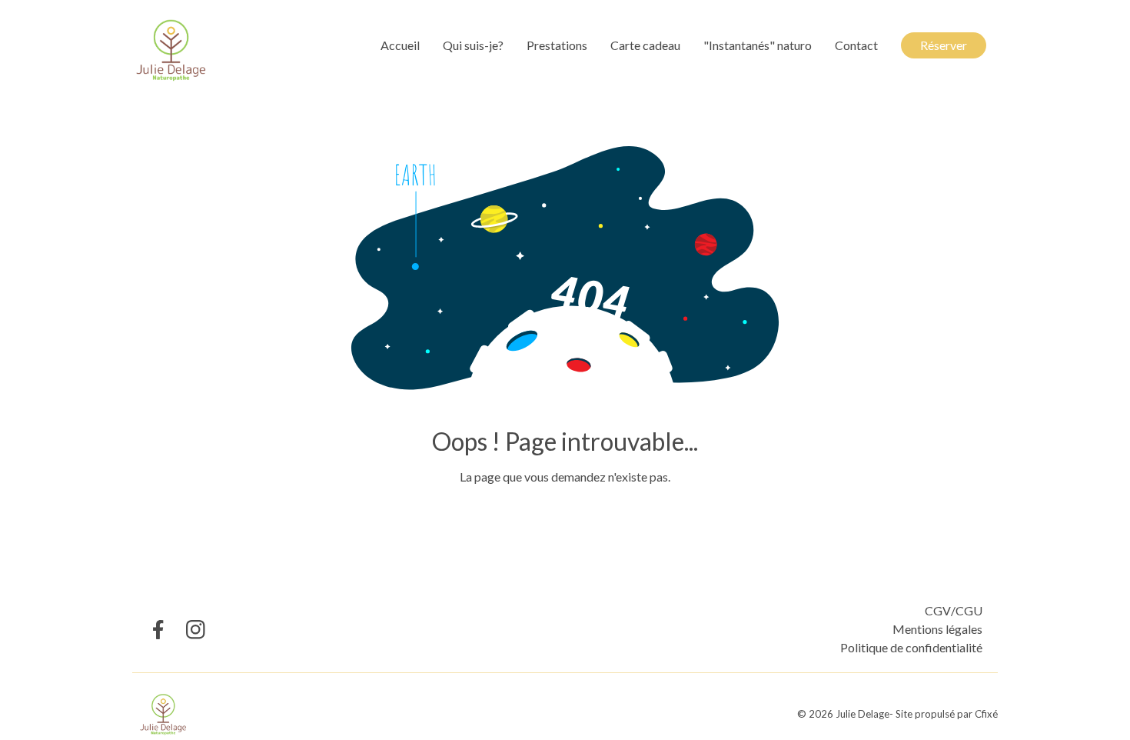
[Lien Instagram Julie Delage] (195, 629)
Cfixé (986, 714)
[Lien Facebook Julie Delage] (157, 629)
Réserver (943, 45)
